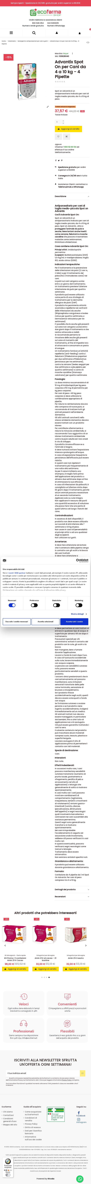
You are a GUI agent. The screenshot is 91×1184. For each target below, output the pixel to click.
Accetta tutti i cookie (74, 622)
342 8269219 (53, 23)
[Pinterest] (61, 160)
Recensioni (60, 896)
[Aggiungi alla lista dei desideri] (58, 136)
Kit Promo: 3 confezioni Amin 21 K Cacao (15, 959)
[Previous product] (87, 42)
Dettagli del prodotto (65, 889)
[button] (5, 946)
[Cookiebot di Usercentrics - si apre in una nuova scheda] (78, 560)
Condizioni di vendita (31, 1119)
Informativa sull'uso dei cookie (33, 1138)
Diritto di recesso (33, 1127)
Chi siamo (8, 1112)
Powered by (45, 1178)
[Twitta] (59, 160)
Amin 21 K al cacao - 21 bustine (45, 959)
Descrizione (60, 196)
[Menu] (12, 1158)
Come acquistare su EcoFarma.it (33, 1113)
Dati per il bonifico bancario (33, 1132)
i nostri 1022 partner (16, 573)
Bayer (65, 53)
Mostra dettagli (77, 614)
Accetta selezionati (45, 622)
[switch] (34, 605)
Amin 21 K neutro (76, 958)
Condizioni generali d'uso (9, 1120)
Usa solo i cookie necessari (16, 622)
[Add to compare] (66, 136)
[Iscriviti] (82, 1073)
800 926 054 (38, 23)
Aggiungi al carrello (70, 129)
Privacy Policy (67, 1080)
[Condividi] (55, 160)
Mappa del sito (10, 1124)
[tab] (72, 196)
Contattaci (8, 1115)
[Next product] (88, 42)
